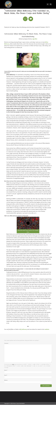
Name (5, 370)
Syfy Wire (34, 39)
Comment (6, 343)
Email (5, 375)
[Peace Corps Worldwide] (8, 4)
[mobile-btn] (48, 4)
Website (6, 380)
